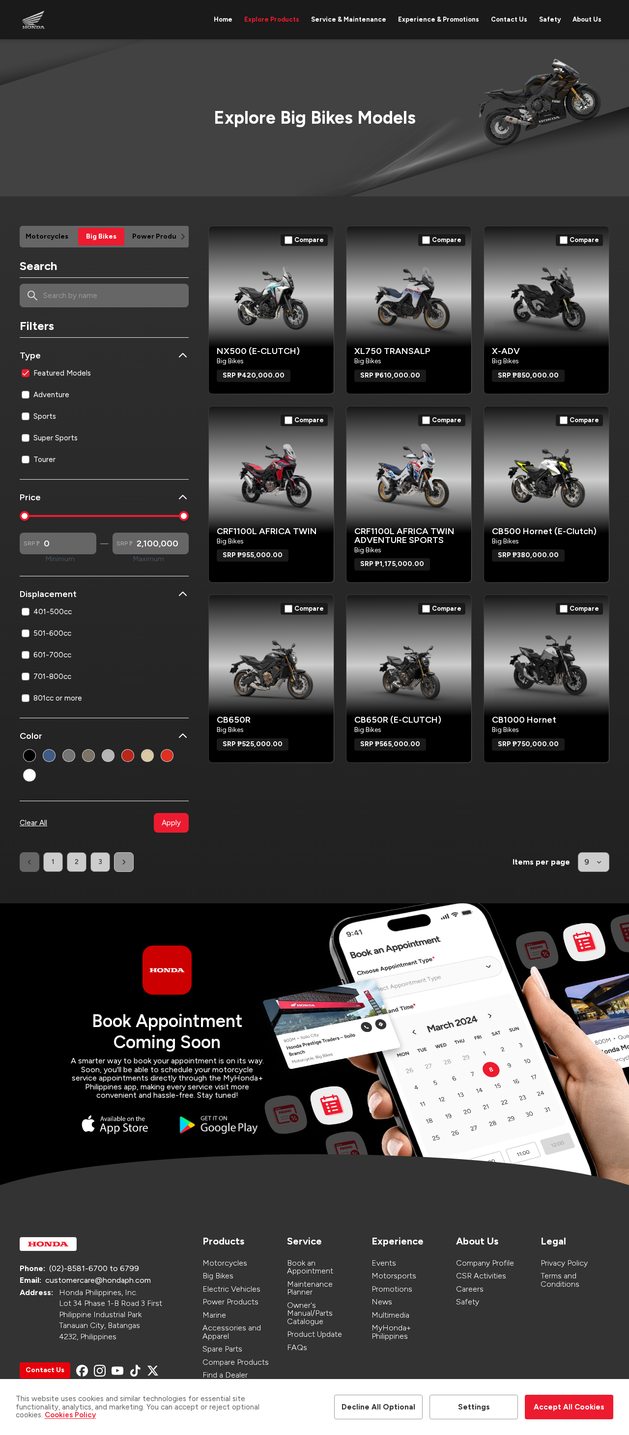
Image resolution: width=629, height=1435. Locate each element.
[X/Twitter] (153, 1371)
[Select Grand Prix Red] (128, 755)
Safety (550, 19)
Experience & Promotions (438, 19)
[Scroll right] (183, 236)
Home (223, 19)
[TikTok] (135, 1371)
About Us (586, 19)
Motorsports (394, 1275)
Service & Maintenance (348, 19)
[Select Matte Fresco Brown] (88, 755)
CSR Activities (481, 1275)
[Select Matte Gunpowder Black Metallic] (29, 755)
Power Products (230, 1301)
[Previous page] (29, 862)
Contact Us (509, 19)
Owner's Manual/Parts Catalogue (310, 1313)
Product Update (314, 1334)
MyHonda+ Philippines (391, 1332)
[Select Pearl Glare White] (29, 775)
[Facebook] (82, 1371)
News (382, 1301)
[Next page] (124, 862)
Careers (470, 1289)
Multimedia (390, 1315)
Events (384, 1263)
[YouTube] (117, 1371)
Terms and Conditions (560, 1280)
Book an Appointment (310, 1267)
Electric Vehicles (231, 1289)
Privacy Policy (564, 1263)
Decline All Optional (378, 1407)
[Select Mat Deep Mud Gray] (108, 755)
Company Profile (485, 1263)
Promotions (392, 1289)
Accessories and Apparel (231, 1332)
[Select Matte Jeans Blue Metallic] (49, 755)
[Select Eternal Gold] (147, 755)
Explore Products (271, 19)
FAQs (297, 1347)
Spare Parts (222, 1349)
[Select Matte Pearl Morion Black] (69, 755)
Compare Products (235, 1362)
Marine (214, 1315)
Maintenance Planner (310, 1288)
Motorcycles (224, 1263)
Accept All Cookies (569, 1407)
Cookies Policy (70, 1414)
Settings (474, 1407)
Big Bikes (217, 1275)
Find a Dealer (225, 1375)
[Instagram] (100, 1371)
